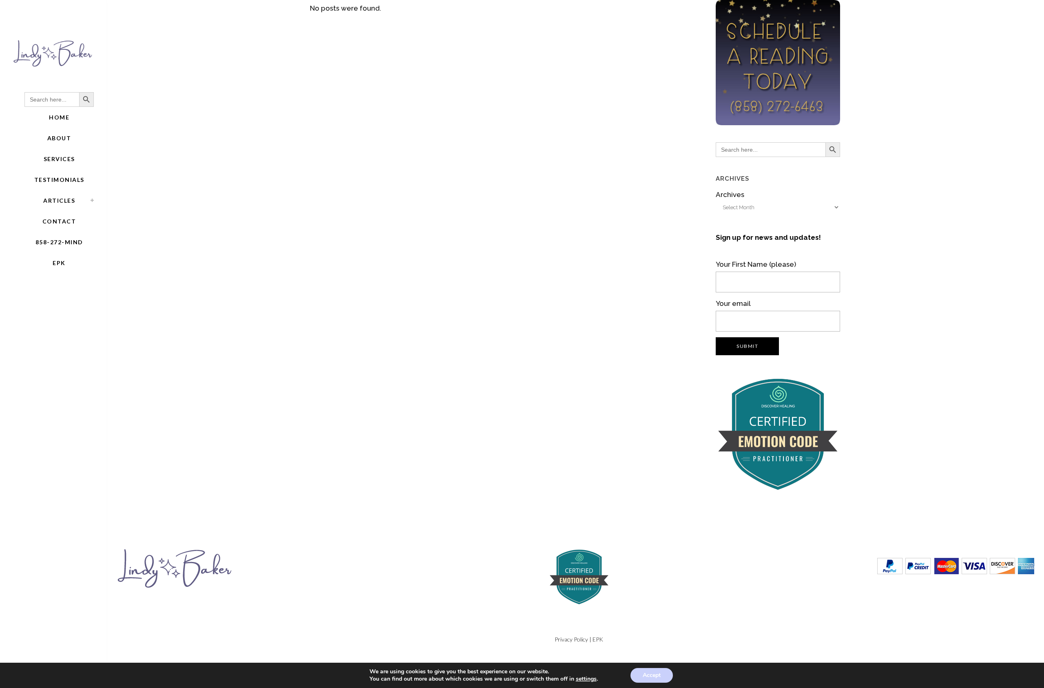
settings (586, 679)
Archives (730, 194)
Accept (652, 675)
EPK (598, 639)
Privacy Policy (571, 639)
